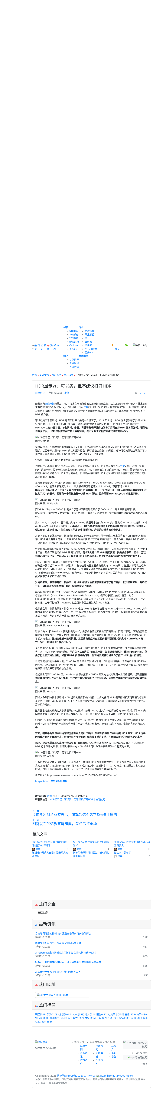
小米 (66, 1018)
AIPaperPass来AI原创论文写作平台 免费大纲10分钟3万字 (66, 952)
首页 (34, 375)
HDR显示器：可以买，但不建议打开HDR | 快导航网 (77, 799)
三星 (86, 407)
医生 (101, 1014)
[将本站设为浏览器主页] (112, 345)
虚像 (66, 392)
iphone (77, 1014)
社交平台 (116, 1014)
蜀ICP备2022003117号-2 (81, 1075)
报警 (90, 1018)
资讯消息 (56, 375)
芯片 (90, 1014)
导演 (51, 1014)
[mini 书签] (76, 1095)
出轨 (113, 1018)
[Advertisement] (91, 879)
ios (47, 1021)
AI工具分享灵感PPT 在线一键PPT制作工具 (58, 971)
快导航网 (62, 1075)
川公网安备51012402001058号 (116, 1075)
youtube (43, 781)
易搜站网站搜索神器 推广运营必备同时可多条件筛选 (63, 933)
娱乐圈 (42, 1018)
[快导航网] (41, 1043)
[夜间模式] (76, 1098)
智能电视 (49, 403)
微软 (124, 1018)
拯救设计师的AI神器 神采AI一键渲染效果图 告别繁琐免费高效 (68, 962)
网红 (54, 1018)
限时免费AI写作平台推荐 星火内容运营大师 (58, 943)
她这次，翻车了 (122, 852)
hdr (37, 781)
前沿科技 (68, 375)
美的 (136, 1018)
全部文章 (44, 375)
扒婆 (120, 856)
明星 (40, 1014)
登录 (117, 348)
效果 (122, 466)
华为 (78, 1018)
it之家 (64, 1014)
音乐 (130, 1014)
